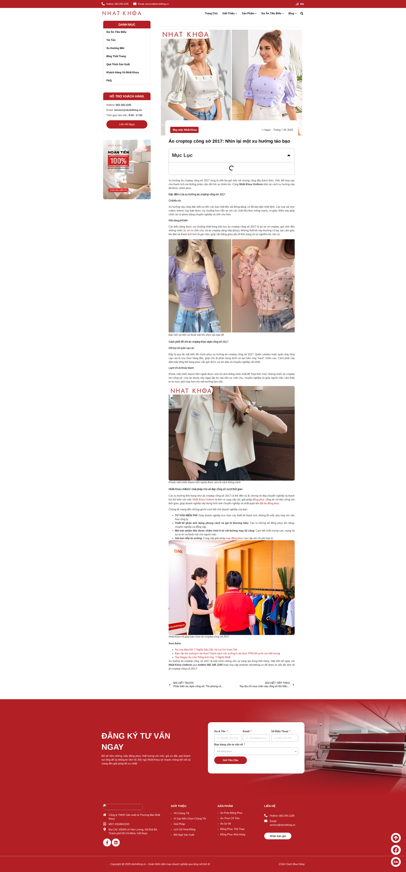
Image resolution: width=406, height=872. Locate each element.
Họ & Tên (220, 731)
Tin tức (111, 40)
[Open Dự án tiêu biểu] (283, 13)
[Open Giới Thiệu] (236, 13)
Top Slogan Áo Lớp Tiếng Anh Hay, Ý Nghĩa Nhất (202, 657)
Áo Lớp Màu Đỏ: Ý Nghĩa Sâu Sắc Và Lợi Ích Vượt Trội (206, 649)
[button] (301, 13)
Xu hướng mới (115, 48)
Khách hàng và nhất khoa (122, 72)
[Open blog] (296, 13)
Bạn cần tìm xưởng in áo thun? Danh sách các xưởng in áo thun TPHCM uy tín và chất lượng (227, 653)
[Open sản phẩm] (256, 13)
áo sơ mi (188, 230)
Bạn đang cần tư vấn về (229, 744)
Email (246, 731)
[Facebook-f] (107, 842)
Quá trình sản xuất (118, 64)
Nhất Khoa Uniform (203, 499)
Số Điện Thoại (280, 731)
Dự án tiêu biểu (116, 32)
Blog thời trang (116, 56)
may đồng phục (234, 538)
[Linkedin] (116, 842)
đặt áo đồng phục (269, 503)
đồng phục (259, 499)
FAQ (109, 80)
